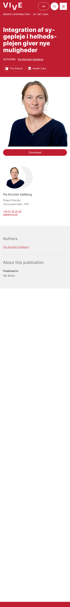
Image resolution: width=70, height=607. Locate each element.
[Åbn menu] (63, 6)
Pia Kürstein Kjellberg (30, 59)
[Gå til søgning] (54, 6)
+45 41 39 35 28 (12, 211)
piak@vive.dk (10, 214)
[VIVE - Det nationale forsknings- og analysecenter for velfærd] (12, 6)
